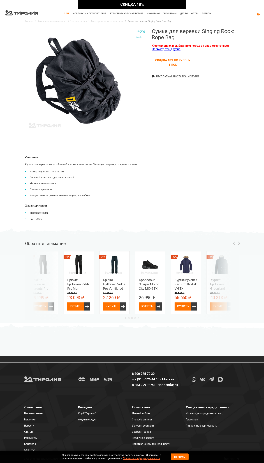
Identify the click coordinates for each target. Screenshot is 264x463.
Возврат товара (141, 431)
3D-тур (31, 450)
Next (239, 243)
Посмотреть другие (166, 49)
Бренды (206, 13)
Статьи (28, 431)
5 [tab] (138, 318)
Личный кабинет (142, 413)
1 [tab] (125, 318)
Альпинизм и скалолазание (89, 13)
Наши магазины (33, 413)
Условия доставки (143, 425)
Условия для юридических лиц (204, 413)
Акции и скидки (87, 419)
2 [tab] (129, 318)
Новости (29, 425)
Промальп (192, 419)
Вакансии (30, 419)
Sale (67, 13)
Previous (234, 243)
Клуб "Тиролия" (87, 413)
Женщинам (170, 13)
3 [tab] (132, 318)
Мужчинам (153, 13)
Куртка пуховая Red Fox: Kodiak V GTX (186, 284)
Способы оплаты (142, 419)
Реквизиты (30, 437)
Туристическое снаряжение (126, 13)
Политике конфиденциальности (141, 458)
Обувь (194, 13)
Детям (184, 13)
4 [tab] (135, 318)
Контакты (30, 444)
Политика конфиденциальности (151, 444)
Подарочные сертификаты (201, 425)
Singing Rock (140, 34)
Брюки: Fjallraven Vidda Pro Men (78, 284)
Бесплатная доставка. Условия (177, 76)
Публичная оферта (143, 437)
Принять (179, 456)
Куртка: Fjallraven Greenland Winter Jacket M (220, 288)
